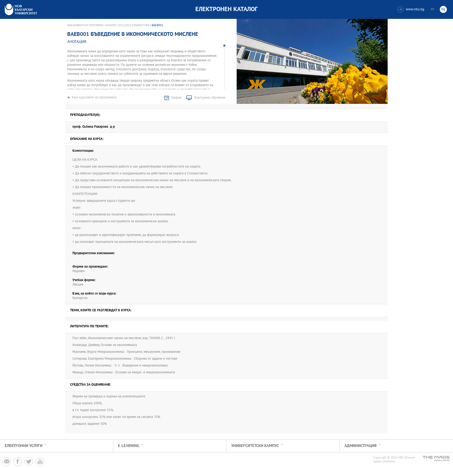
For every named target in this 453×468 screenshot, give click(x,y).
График (176, 98)
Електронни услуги (23, 445)
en (432, 9)
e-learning (128, 445)
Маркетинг (142, 25)
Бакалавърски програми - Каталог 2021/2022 (99, 25)
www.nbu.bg (411, 9)
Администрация (360, 445)
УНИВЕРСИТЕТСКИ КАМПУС (255, 445)
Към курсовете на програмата (94, 97)
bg (443, 9)
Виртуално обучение (209, 98)
